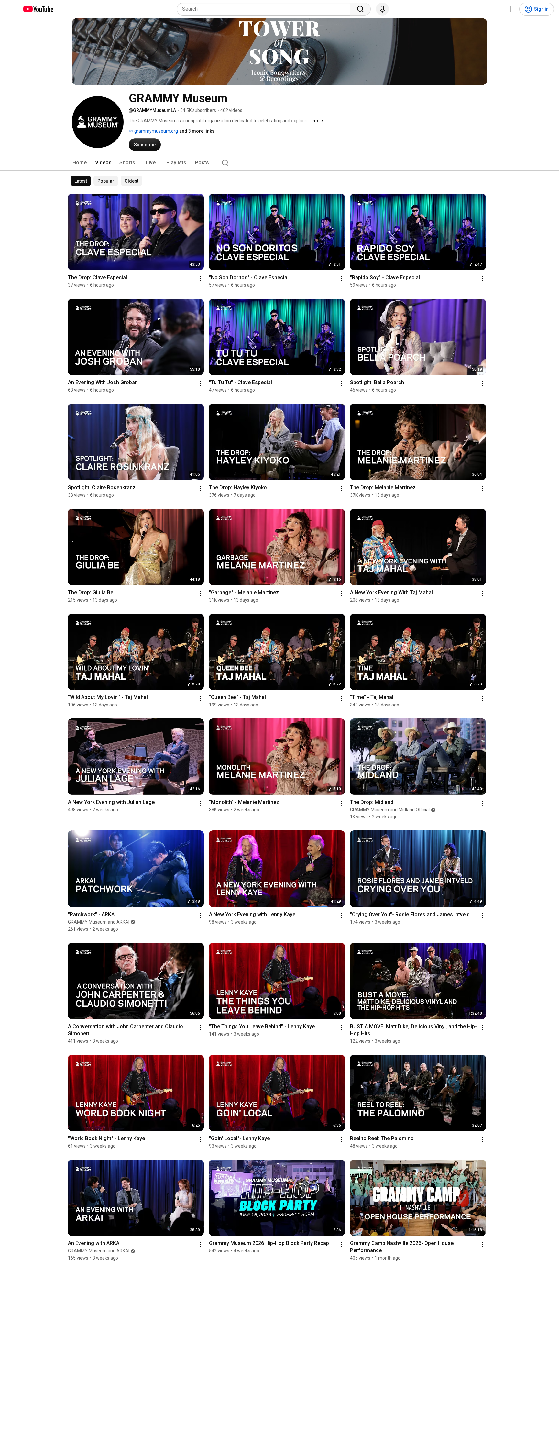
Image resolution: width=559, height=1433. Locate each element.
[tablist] (279, 163)
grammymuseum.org (155, 131)
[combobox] (265, 9)
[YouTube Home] (38, 9)
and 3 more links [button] (196, 131)
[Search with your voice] (382, 9)
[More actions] (200, 278)
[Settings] (510, 9)
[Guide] (12, 9)
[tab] (79, 163)
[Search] (360, 9)
